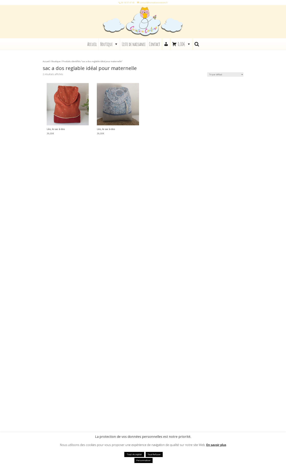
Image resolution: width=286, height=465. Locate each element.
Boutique (106, 44)
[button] (197, 44)
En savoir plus (216, 445)
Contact (154, 44)
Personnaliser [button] (143, 460)
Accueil (92, 44)
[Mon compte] (166, 44)
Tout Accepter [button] (134, 454)
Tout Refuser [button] (154, 454)
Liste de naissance (133, 44)
